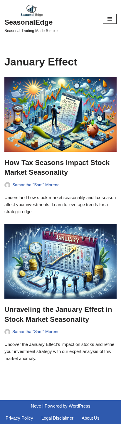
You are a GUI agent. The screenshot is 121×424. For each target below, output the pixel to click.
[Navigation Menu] (110, 19)
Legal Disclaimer (57, 417)
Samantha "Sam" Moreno (36, 185)
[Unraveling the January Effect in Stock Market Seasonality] (60, 261)
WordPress (79, 405)
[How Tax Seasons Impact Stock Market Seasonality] (60, 114)
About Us (91, 417)
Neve (36, 405)
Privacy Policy (19, 417)
